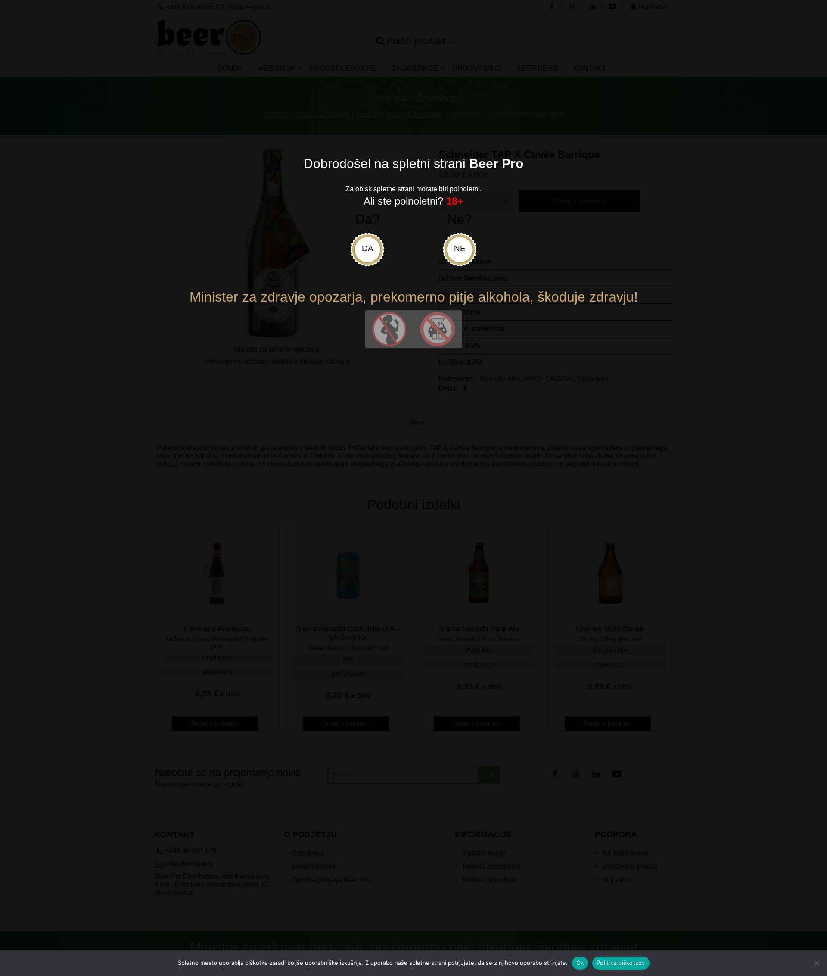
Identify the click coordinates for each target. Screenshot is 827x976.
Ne (460, 248)
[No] (816, 963)
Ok (580, 962)
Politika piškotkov (621, 962)
